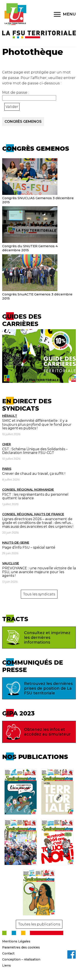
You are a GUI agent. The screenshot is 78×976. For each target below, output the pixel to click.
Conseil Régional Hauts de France (33, 514)
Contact (8, 953)
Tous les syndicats (39, 594)
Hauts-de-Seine (15, 543)
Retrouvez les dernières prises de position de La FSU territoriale (48, 688)
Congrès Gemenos (23, 121)
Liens (6, 965)
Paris (6, 469)
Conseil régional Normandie (28, 490)
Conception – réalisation (21, 959)
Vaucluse (10, 563)
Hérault (9, 416)
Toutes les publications (39, 924)
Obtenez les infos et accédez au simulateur (47, 732)
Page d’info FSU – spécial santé (28, 547)
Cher (6, 444)
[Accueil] (15, 14)
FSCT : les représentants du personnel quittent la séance (35, 496)
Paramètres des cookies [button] (21, 947)
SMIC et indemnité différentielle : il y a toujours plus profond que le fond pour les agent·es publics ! (37, 424)
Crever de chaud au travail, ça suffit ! (33, 474)
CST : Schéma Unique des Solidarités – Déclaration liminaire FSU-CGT (35, 451)
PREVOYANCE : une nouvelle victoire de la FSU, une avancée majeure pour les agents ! (39, 572)
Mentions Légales (16, 941)
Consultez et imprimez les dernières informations (47, 637)
